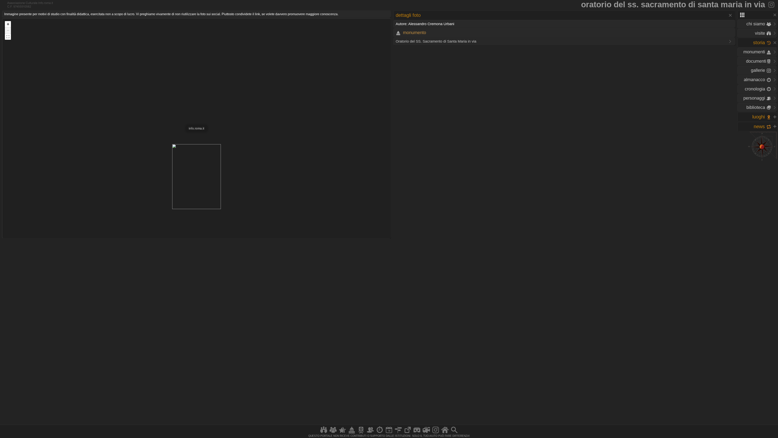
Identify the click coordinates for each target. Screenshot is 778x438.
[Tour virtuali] (417, 433)
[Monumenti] (351, 433)
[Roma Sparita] (361, 433)
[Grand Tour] (342, 433)
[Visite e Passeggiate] (323, 433)
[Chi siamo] (333, 433)
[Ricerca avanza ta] (454, 433)
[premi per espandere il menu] (757, 15)
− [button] (8, 30)
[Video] (426, 433)
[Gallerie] (435, 433)
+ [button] (8, 24)
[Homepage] (445, 433)
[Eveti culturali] (389, 433)
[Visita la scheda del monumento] (771, 4)
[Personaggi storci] (370, 433)
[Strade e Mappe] (398, 433)
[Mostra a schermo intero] (8, 37)
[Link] (407, 433)
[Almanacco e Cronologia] (379, 433)
